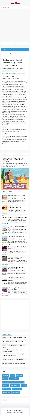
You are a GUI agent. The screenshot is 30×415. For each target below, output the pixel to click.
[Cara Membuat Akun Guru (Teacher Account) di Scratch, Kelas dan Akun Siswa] (4, 217)
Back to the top (19, 412)
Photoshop (5, 385)
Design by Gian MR (11, 412)
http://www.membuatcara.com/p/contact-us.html (14, 73)
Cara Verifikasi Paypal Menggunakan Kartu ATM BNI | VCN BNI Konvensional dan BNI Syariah (17, 279)
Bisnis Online (19, 375)
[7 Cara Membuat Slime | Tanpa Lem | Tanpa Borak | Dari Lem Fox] (4, 258)
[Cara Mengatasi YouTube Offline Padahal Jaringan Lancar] (4, 248)
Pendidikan (5, 375)
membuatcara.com (19, 410)
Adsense (24, 385)
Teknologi (21, 382)
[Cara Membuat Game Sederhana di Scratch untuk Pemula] (4, 238)
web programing (7, 392)
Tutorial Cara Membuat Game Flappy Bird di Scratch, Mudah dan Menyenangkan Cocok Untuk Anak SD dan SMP (14, 359)
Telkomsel (14, 382)
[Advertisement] (15, 27)
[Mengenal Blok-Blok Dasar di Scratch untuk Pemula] (4, 197)
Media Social (16, 392)
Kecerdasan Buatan (15, 385)
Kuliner (16, 378)
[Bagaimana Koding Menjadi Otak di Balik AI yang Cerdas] (4, 228)
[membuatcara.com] (15, 4)
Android (12, 375)
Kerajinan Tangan (17, 388)
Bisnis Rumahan (7, 388)
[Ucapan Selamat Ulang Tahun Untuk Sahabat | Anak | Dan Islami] (4, 207)
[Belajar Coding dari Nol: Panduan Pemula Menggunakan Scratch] (4, 289)
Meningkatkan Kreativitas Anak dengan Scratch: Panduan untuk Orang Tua (13, 159)
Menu (15, 44)
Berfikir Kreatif (6, 382)
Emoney (5, 378)
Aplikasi (11, 378)
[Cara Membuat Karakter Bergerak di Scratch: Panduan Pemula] (4, 269)
